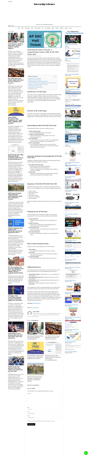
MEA (22, 28)
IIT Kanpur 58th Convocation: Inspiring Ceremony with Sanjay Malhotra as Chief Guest (15, 298)
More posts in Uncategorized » (57, 320)
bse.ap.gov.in (49, 274)
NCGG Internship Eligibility (71, 351)
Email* (28, 411)
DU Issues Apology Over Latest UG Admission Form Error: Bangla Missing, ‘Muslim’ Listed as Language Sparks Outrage (16, 270)
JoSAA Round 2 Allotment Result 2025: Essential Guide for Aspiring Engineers (15, 46)
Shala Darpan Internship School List (73, 317)
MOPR (57, 28)
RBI (42, 28)
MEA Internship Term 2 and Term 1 (73, 267)
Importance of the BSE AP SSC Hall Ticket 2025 (38, 84)
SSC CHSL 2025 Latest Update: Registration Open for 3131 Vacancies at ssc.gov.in (16, 81)
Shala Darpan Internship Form (71, 304)
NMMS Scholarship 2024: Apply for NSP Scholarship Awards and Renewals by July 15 (15, 230)
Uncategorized (35, 307)
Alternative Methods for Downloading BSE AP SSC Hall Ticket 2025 (42, 82)
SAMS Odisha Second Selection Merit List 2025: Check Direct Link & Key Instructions (15, 336)
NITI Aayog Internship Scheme (72, 118)
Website (28, 415)
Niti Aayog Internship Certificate (72, 89)
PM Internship (37, 28)
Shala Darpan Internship (70, 341)
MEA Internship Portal (70, 249)
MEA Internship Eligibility (70, 259)
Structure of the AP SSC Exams (35, 79)
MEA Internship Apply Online (71, 227)
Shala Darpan (47, 28)
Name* (28, 407)
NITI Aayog (27, 28)
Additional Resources (33, 88)
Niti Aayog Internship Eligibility (72, 74)
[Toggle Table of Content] (54, 77)
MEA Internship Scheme (70, 280)
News (70, 28)
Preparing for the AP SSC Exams (35, 85)
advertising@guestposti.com (74, 33)
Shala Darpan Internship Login (72, 329)
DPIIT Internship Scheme (70, 240)
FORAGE (61, 28)
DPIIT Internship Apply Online (72, 202)
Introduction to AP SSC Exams (35, 78)
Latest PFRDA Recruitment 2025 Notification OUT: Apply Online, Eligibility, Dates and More (15, 120)
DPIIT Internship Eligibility (71, 190)
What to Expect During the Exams (35, 87)
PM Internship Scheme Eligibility (72, 162)
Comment (29, 393)
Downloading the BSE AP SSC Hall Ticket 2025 (38, 81)
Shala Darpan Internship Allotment (73, 292)
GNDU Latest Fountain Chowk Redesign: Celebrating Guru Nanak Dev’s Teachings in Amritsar (15, 196)
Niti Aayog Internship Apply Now (72, 107)
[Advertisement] (44, 14)
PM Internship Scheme (70, 176)
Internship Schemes (44, 4)
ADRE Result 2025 (37, 303)
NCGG (32, 28)
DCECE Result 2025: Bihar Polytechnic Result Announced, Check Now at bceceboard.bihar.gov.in (15, 157)
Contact (66, 28)
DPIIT (19, 28)
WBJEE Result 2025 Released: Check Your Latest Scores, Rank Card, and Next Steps (15, 369)
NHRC (53, 28)
